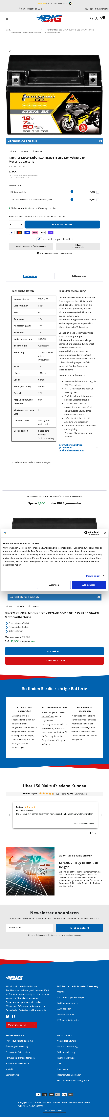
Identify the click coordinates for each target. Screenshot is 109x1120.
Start (8, 30)
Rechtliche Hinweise (66, 1057)
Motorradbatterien (32, 32)
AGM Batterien (64, 1008)
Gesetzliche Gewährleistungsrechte (73, 1080)
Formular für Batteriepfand (18, 1052)
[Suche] (91, 18)
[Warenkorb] (101, 18)
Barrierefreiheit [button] (12, 1074)
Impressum (62, 1069)
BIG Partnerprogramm (67, 1003)
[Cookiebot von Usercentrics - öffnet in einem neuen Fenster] (86, 533)
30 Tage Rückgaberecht (97, 8)
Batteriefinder (48, 716)
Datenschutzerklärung (67, 1046)
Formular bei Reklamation (17, 1063)
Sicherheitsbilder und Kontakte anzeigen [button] (31, 462)
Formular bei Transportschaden (20, 1057)
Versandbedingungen (66, 1040)
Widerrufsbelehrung (66, 1052)
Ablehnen (54, 585)
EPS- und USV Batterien (68, 1020)
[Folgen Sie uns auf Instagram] (7, 1016)
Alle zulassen (88, 585)
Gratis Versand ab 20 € (31, 8)
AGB (59, 1063)
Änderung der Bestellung (17, 1046)
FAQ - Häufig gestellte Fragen (70, 997)
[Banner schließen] (105, 533)
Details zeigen (93, 576)
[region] (55, 815)
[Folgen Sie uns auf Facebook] (13, 1016)
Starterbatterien (17, 32)
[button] (9, 815)
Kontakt (9, 1069)
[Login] (96, 18)
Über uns (61, 991)
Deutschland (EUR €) (53, 1110)
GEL (42, 32)
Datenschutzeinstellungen (69, 1074)
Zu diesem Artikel (54, 660)
